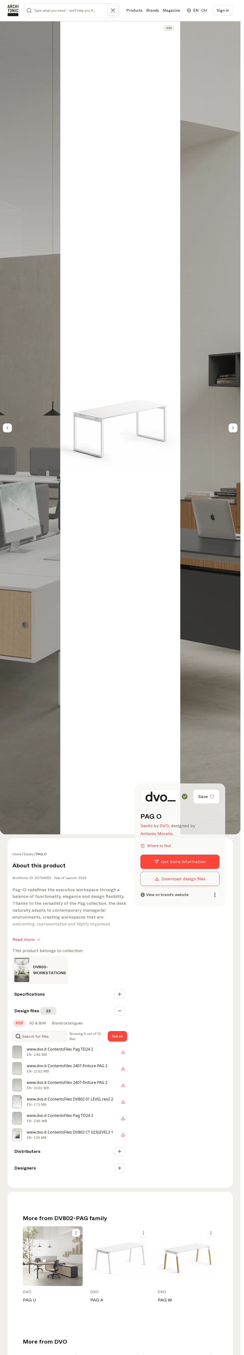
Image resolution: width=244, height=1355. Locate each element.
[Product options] (76, 1233)
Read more (23, 939)
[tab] (19, 1023)
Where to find (159, 845)
